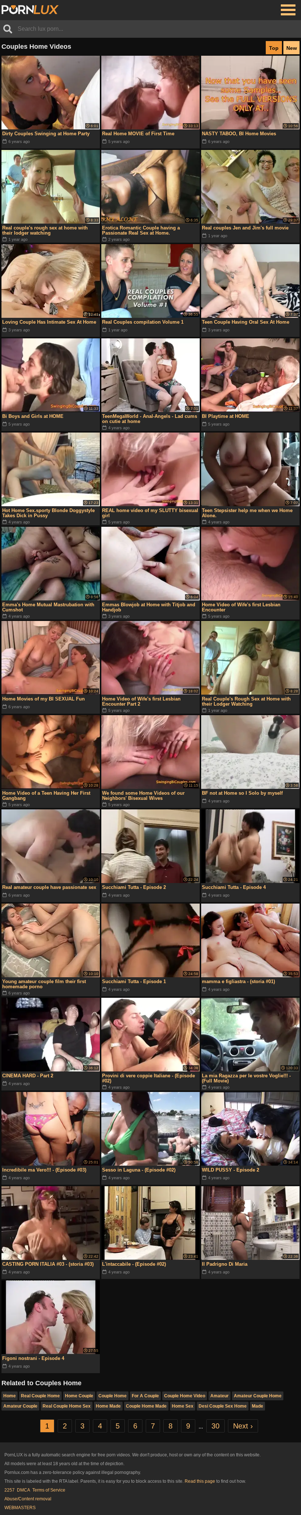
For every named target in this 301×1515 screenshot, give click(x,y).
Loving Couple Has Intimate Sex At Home (49, 322)
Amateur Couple (20, 1406)
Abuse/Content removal (27, 1498)
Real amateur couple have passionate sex (49, 887)
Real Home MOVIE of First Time (138, 133)
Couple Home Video (184, 1395)
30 (215, 1426)
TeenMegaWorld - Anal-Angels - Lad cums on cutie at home (149, 418)
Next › (243, 1426)
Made (257, 1406)
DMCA (23, 1490)
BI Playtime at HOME (225, 416)
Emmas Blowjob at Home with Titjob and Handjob (148, 607)
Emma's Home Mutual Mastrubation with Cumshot (48, 607)
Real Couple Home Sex (67, 1406)
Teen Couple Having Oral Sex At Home (245, 322)
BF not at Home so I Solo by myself (242, 793)
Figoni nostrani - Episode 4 (33, 1358)
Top (274, 48)
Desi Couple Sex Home (223, 1406)
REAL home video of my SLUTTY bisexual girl (150, 513)
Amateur (219, 1395)
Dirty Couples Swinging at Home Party (46, 133)
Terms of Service (48, 1490)
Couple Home (112, 1395)
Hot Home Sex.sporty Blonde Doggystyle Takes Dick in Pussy (48, 513)
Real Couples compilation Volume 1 (143, 322)
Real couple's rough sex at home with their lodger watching (45, 230)
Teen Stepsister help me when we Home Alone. (247, 513)
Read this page (200, 1481)
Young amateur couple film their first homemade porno (44, 984)
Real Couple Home (40, 1395)
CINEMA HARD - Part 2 (27, 1075)
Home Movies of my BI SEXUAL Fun (43, 699)
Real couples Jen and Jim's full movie (245, 228)
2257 (9, 1490)
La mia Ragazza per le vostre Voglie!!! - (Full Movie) (246, 1078)
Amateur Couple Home (258, 1395)
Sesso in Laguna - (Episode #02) (138, 1170)
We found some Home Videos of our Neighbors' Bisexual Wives (143, 795)
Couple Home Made (146, 1406)
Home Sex (182, 1406)
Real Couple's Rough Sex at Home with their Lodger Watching (246, 701)
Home (9, 1395)
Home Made (108, 1406)
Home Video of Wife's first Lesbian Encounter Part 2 (141, 701)
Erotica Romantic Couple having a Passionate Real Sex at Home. (141, 230)
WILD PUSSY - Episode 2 (230, 1170)
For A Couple (145, 1395)
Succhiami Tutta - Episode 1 (134, 981)
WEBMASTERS (20, 1507)
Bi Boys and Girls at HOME (33, 416)
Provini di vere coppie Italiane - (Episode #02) (148, 1078)
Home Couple (79, 1395)
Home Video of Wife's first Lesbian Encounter (241, 607)
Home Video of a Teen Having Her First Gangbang (46, 795)
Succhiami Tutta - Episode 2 (134, 887)
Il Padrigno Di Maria (224, 1264)
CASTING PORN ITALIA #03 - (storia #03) (48, 1264)
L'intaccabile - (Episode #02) (134, 1264)
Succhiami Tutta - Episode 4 (234, 887)
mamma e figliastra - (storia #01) (238, 981)
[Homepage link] (30, 10)
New (291, 48)
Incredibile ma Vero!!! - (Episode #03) (44, 1170)
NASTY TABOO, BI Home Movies (239, 133)
